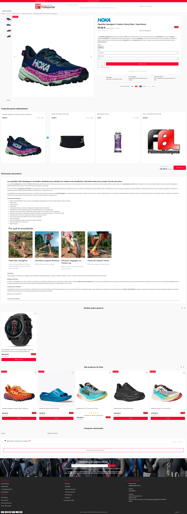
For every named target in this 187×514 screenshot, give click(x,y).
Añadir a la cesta (142, 64)
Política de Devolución (6, 503)
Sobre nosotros (4, 500)
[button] (8, 18)
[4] (105, 31)
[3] (103, 31)
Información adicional (13, 298)
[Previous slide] (15, 57)
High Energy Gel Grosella (103, 114)
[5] (107, 31)
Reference (9, 294)
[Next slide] (91, 57)
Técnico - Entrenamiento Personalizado (152, 114)
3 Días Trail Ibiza (5, 483)
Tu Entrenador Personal (6, 489)
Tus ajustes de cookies (68, 500)
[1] (98, 31)
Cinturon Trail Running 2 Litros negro (60, 114)
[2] (101, 31)
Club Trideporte (4, 492)
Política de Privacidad (6, 505)
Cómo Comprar (4, 497)
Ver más (19, 418)
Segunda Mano (4, 486)
